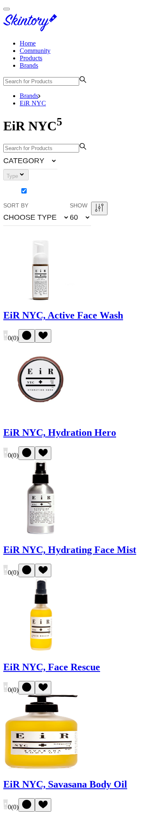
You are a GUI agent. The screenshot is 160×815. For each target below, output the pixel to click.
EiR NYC (33, 103)
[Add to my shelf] (26, 336)
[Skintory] (32, 29)
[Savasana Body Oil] (40, 766)
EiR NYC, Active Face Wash (63, 315)
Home (28, 43)
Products (31, 58)
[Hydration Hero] (40, 415)
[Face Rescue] (40, 649)
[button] (30, 161)
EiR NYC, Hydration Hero (59, 432)
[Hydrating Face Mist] (40, 532)
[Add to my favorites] (43, 336)
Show (78, 205)
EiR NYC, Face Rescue (51, 667)
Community (35, 50)
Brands (29, 65)
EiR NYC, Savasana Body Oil (65, 784)
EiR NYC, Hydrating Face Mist (69, 549)
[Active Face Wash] (40, 298)
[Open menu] (6, 9)
